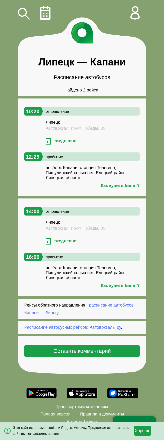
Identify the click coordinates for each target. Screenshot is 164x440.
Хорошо (142, 430)
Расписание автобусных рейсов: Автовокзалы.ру (72, 327)
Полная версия (55, 414)
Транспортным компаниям (82, 406)
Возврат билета (82, 421)
